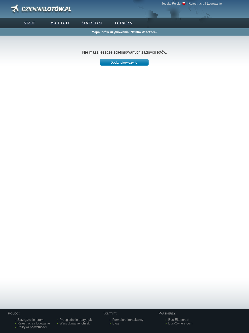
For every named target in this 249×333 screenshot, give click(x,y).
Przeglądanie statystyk (76, 320)
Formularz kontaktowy (127, 320)
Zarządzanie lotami (31, 320)
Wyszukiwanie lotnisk (75, 323)
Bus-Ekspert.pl (178, 320)
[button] (124, 62)
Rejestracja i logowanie (34, 323)
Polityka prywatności (32, 327)
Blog (115, 323)
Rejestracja (196, 3)
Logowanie (214, 3)
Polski (176, 3)
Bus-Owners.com (180, 323)
